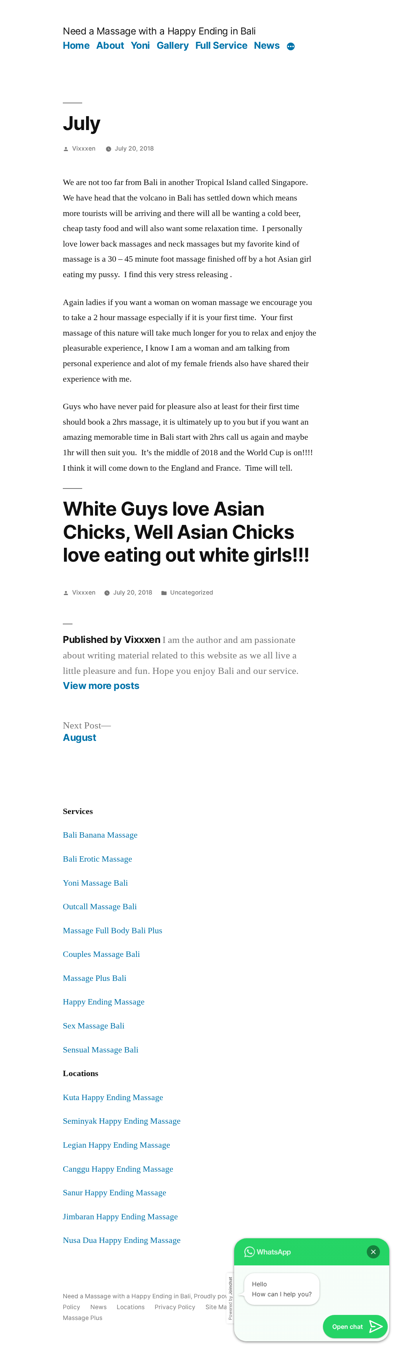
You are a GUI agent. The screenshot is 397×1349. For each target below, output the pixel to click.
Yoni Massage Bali (95, 883)
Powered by (230, 1298)
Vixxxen (83, 148)
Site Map (218, 1307)
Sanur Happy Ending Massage (114, 1192)
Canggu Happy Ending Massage (118, 1169)
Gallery (173, 45)
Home (76, 45)
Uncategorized (191, 592)
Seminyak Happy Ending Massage (122, 1121)
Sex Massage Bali (93, 1025)
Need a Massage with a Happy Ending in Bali (159, 31)
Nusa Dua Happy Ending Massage (122, 1240)
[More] (290, 46)
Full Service (221, 45)
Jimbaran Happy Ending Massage (120, 1216)
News (267, 45)
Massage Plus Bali (94, 978)
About (110, 45)
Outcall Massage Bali (100, 906)
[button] (373, 1251)
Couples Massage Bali (101, 954)
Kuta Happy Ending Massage (113, 1097)
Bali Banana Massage (100, 835)
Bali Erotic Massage (97, 859)
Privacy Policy (175, 1307)
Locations (131, 1307)
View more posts (101, 685)
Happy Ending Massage (104, 1001)
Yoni (140, 45)
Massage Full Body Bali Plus (112, 930)
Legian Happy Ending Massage (116, 1145)
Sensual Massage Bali (100, 1049)
